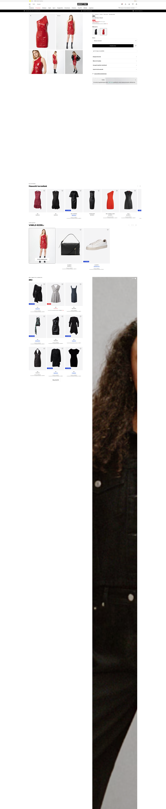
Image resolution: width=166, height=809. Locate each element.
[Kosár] (136, 4)
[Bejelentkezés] (125, 4)
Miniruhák (106, 14)
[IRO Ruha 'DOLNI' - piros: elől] (42, 32)
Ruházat (97, 14)
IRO (30, 280)
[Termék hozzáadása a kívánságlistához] (44, 191)
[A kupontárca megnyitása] (122, 4)
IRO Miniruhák (112, 14)
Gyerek (38, 4)
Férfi (34, 4)
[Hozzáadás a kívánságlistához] (135, 45)
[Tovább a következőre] (140, 186)
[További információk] (37, 216)
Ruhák (101, 14)
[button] (114, 41)
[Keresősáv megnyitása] (119, 7)
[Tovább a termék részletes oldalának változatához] (95, 31)
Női (29, 4)
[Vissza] (31, 15)
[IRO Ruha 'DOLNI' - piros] (37, 62)
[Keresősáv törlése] (136, 7)
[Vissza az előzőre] (138, 186)
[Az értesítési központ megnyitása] (129, 4)
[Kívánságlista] (133, 4)
